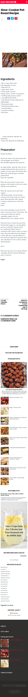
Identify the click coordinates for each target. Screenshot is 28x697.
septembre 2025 (4, 577)
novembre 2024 (4, 596)
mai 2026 (3, 569)
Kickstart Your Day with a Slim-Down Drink (12, 494)
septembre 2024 (4, 601)
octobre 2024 (4, 598)
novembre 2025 (4, 573)
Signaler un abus (7, 605)
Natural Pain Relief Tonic (16, 397)
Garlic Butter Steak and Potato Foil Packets (17, 468)
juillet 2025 (3, 582)
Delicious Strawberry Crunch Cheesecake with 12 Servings (23, 304)
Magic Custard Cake (15, 407)
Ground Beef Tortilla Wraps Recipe (16, 478)
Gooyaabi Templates (21, 686)
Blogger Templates (20, 684)
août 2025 (3, 580)
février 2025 (3, 592)
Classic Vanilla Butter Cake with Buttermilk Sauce (18, 418)
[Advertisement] (14, 37)
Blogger (16, 559)
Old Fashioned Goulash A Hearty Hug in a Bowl (18, 428)
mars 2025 (3, 590)
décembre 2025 (4, 571)
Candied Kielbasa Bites (14, 389)
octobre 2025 (4, 575)
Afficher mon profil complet (14, 615)
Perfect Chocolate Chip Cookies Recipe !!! (18, 438)
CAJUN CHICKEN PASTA (4, 302)
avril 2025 (3, 588)
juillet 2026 (3, 567)
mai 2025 (3, 586)
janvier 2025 (3, 594)
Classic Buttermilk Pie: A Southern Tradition (15, 458)
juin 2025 (3, 584)
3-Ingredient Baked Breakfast (17, 447)
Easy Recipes (7, 2)
